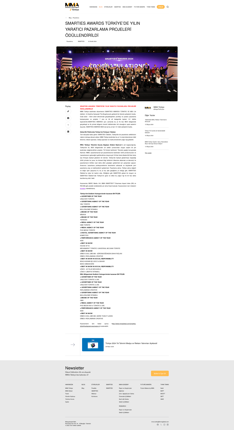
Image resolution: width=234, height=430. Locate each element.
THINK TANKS (151, 7)
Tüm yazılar (148, 153)
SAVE (162, 399)
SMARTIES (117, 7)
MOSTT (163, 394)
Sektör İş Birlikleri (124, 402)
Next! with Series (124, 399)
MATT (162, 391)
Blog (70, 18)
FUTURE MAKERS (139, 7)
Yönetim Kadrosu (70, 396)
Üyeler (67, 402)
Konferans (94, 396)
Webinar (93, 394)
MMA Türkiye (69, 388)
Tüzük (67, 394)
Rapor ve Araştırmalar (125, 388)
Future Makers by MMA (147, 388)
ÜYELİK (160, 7)
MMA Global (68, 391)
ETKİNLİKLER (108, 7)
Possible (93, 388)
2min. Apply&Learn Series (126, 394)
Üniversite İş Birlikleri (125, 396)
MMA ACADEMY (127, 7)
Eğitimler (121, 391)
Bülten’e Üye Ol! (160, 373)
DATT (162, 396)
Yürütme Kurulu (69, 399)
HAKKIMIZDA (93, 7)
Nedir (162, 388)
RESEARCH (122, 406)
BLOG (100, 7)
